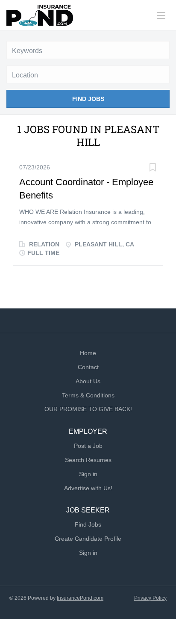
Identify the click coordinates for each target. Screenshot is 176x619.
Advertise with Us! (88, 488)
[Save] (152, 168)
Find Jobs (88, 98)
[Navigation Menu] (161, 15)
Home (88, 352)
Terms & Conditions (88, 395)
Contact (88, 367)
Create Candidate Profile (88, 538)
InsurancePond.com (80, 598)
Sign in (88, 474)
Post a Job (88, 445)
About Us (88, 381)
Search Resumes (88, 459)
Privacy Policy (150, 598)
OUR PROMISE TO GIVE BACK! (88, 409)
